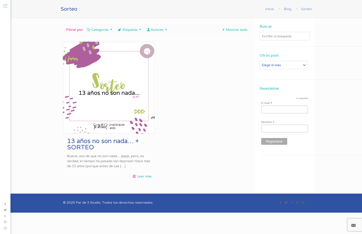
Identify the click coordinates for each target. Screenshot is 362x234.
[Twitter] (5, 210)
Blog (287, 9)
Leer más (144, 176)
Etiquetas (130, 29)
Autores (157, 29)
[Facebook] (5, 204)
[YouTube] (5, 216)
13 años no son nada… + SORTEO (103, 144)
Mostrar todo (236, 29)
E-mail (266, 103)
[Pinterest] (5, 222)
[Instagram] (5, 228)
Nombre (267, 122)
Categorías (100, 29)
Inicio (269, 9)
